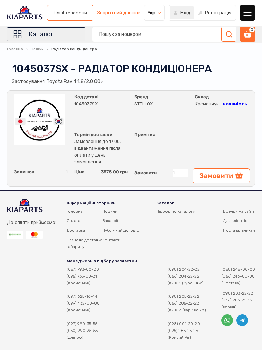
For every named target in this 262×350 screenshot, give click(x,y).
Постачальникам (239, 230)
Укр (151, 13)
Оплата (74, 220)
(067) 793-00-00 (83, 269)
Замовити (145, 172)
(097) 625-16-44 (82, 296)
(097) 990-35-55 (82, 323)
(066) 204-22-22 (183, 276)
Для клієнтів (235, 220)
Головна (15, 48)
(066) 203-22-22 (237, 300)
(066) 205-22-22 (183, 303)
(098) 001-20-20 (184, 323)
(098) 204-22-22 (184, 269)
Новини (109, 211)
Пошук (37, 48)
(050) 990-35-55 (82, 330)
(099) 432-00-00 (83, 303)
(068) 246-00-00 (238, 269)
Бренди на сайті (238, 211)
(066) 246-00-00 (238, 276)
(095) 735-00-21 (82, 276)
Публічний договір (120, 230)
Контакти (111, 240)
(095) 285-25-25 (183, 330)
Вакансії (110, 220)
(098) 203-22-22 (237, 293)
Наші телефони (70, 12)
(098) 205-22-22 (183, 296)
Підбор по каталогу (175, 211)
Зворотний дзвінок (119, 13)
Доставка (76, 230)
